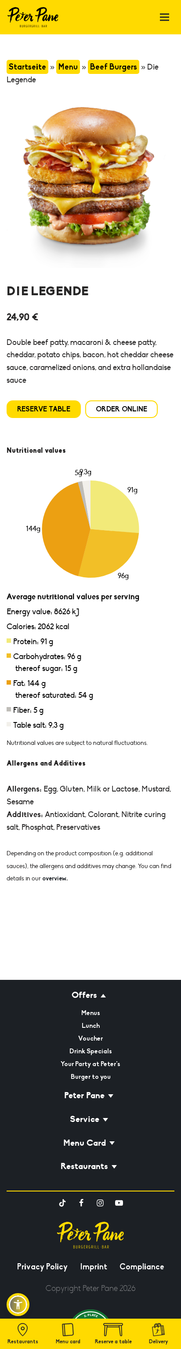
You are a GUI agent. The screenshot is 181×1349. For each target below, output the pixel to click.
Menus (90, 1013)
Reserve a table (113, 1341)
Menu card (68, 1341)
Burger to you (91, 1077)
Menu (68, 67)
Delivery (158, 1341)
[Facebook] (81, 1203)
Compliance (141, 1267)
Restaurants (22, 1341)
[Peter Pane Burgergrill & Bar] (33, 17)
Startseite (27, 67)
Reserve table (43, 409)
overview (54, 878)
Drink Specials (90, 1051)
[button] (18, 1304)
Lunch (91, 1026)
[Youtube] (119, 1203)
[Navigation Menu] (164, 17)
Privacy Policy (42, 1267)
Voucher (90, 1038)
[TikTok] (62, 1203)
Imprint (93, 1267)
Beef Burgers (113, 67)
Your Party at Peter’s (90, 1064)
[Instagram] (100, 1203)
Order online (121, 409)
